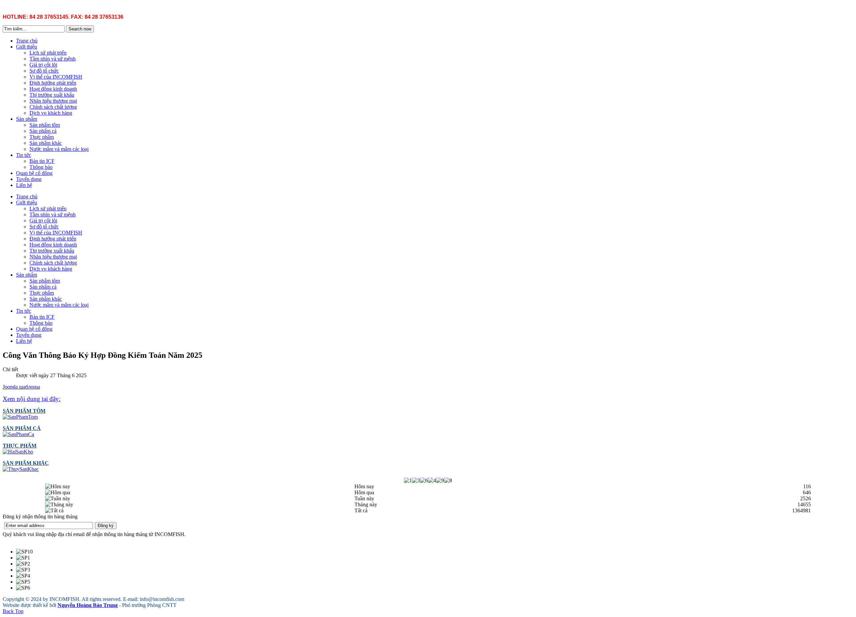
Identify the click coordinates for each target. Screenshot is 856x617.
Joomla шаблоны (21, 387)
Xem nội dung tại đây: (32, 398)
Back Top (13, 611)
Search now (80, 28)
